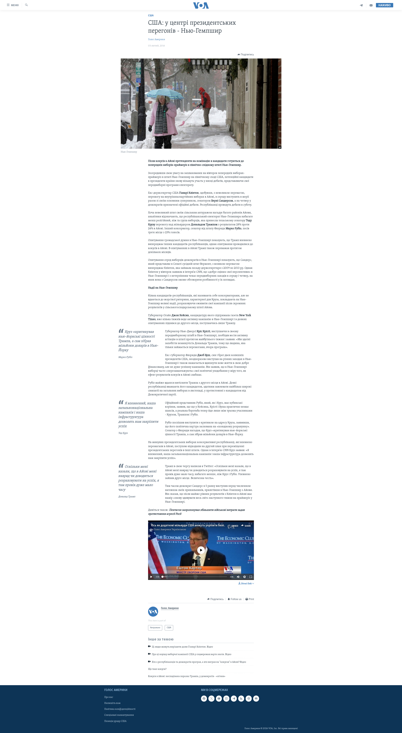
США (151, 15)
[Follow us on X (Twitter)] (211, 698)
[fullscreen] (251, 577)
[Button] (245, 55)
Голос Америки (156, 39)
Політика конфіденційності (120, 709)
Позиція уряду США (115, 721)
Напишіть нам (112, 703)
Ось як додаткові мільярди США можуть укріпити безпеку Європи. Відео (199, 525)
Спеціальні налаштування (119, 715)
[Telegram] (361, 5)
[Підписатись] (256, 698)
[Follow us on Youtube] (219, 698)
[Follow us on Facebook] (204, 698)
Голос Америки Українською (170, 529)
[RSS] (241, 698)
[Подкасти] (249, 698)
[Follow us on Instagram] (226, 698)
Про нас (108, 697)
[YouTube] (371, 5)
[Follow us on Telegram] (234, 698)
